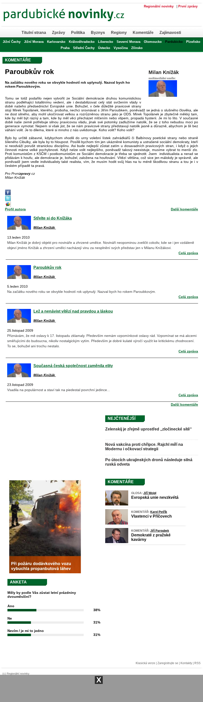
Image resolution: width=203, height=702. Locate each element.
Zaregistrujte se (167, 663)
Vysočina (121, 48)
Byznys (98, 32)
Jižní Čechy (12, 42)
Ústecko (104, 48)
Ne (9, 618)
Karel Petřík (158, 512)
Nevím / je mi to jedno (25, 631)
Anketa (18, 582)
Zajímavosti (170, 32)
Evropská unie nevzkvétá (154, 497)
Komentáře (143, 32)
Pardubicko (174, 42)
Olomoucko (153, 42)
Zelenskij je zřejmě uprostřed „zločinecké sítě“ (148, 429)
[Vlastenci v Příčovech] (116, 523)
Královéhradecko (82, 42)
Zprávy (58, 32)
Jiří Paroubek (159, 530)
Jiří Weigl (149, 493)
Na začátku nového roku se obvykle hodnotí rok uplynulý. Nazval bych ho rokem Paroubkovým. (81, 292)
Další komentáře (184, 209)
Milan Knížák (164, 72)
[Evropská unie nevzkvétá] (116, 504)
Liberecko (105, 42)
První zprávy (188, 6)
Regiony (119, 32)
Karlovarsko (56, 42)
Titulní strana (34, 32)
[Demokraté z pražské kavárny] (116, 542)
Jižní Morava (34, 42)
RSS (197, 663)
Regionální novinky (159, 6)
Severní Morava (128, 42)
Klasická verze (145, 663)
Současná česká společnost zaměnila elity (73, 365)
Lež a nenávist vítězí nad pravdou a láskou (73, 311)
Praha (65, 48)
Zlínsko (137, 48)
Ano (10, 606)
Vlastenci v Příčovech (151, 516)
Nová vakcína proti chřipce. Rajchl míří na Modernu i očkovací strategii (144, 446)
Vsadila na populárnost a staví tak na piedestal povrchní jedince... (58, 390)
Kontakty (186, 663)
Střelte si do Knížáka (52, 218)
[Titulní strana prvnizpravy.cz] (82, 24)
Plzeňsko (193, 42)
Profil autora (15, 209)
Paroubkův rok (47, 267)
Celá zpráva (188, 253)
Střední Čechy (84, 48)
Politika (78, 32)
